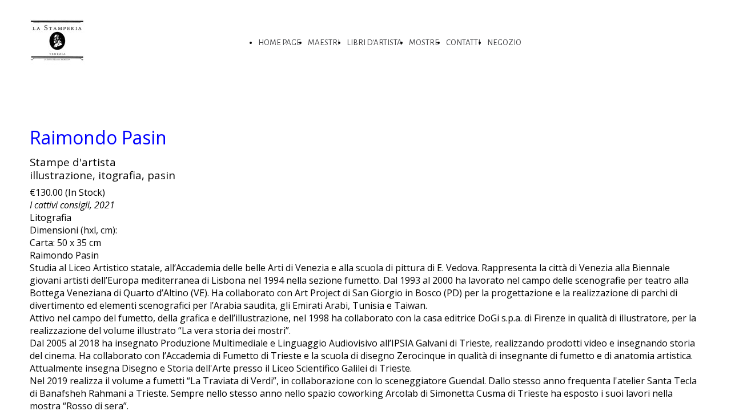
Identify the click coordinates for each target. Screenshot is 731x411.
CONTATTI (463, 42)
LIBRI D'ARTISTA (374, 42)
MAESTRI (324, 42)
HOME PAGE (279, 42)
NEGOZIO (504, 42)
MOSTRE (424, 42)
